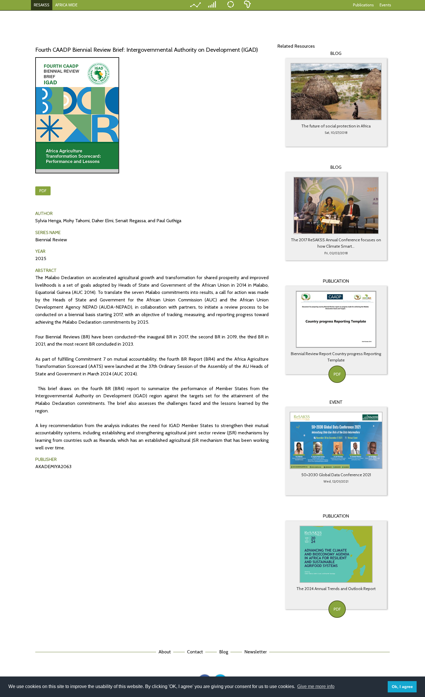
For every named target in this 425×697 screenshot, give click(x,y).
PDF (43, 190)
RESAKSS (41, 5)
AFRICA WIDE (66, 5)
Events (385, 5)
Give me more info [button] (316, 686)
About (164, 652)
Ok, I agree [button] (402, 686)
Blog (223, 652)
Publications (363, 5)
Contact (195, 652)
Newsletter (255, 652)
